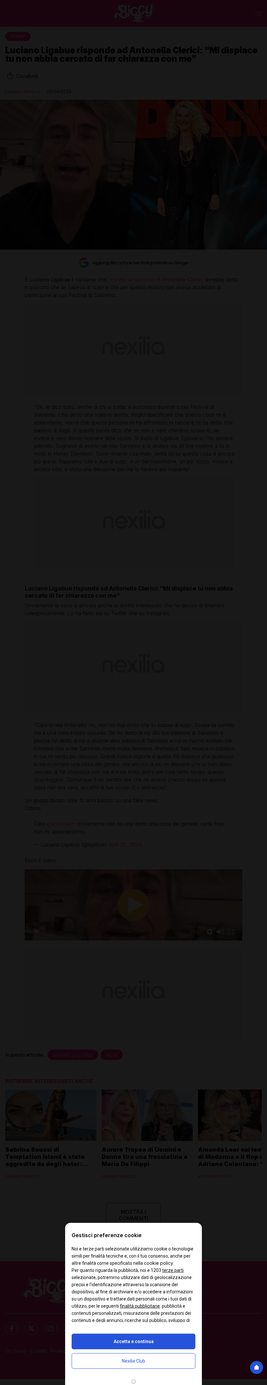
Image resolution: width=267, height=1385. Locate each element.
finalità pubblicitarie (140, 1306)
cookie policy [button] (158, 1263)
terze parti (173, 1270)
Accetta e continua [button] (134, 1341)
